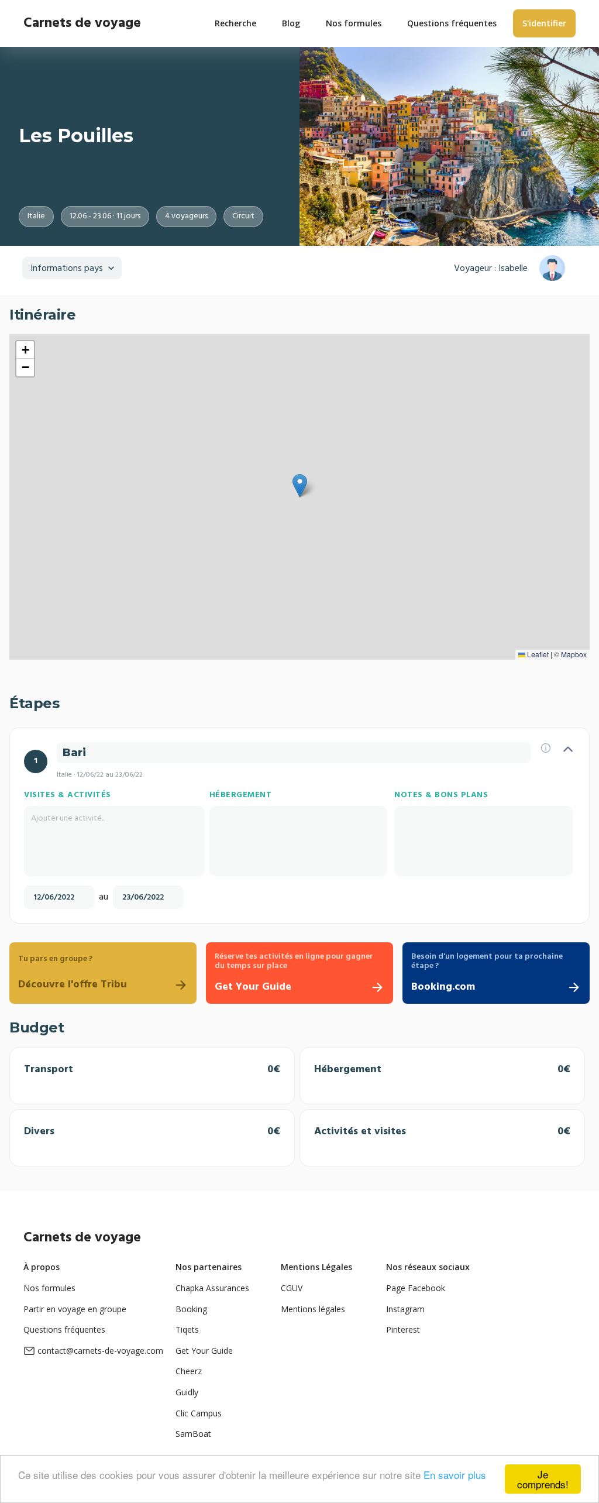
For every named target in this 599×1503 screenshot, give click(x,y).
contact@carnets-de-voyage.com (100, 1350)
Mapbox (574, 654)
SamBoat (193, 1433)
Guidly (186, 1392)
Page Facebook (415, 1287)
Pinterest (403, 1329)
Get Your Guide (204, 1350)
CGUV (291, 1287)
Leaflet (537, 654)
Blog (291, 23)
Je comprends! (543, 1479)
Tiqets (187, 1329)
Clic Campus (198, 1413)
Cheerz (188, 1371)
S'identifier (544, 23)
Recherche (235, 23)
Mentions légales (313, 1309)
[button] (299, 485)
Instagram (405, 1309)
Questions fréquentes (64, 1329)
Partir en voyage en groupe (74, 1309)
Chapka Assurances (212, 1287)
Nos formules (49, 1287)
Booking (191, 1309)
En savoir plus (455, 1474)
